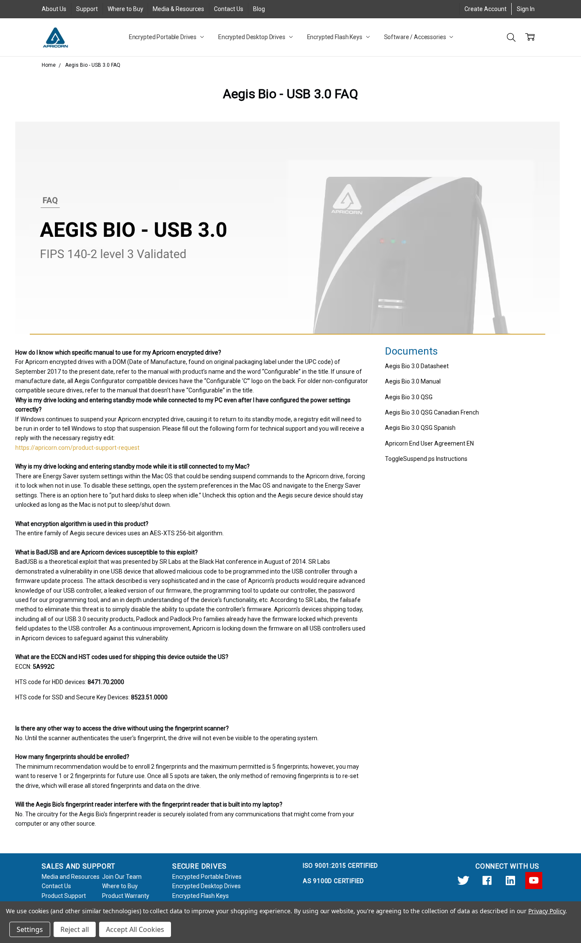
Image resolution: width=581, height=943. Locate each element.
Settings (30, 929)
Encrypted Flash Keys (335, 37)
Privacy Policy (546, 911)
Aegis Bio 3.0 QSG (409, 397)
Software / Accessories (415, 37)
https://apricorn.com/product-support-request (77, 447)
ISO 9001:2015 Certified (340, 865)
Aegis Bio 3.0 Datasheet (417, 366)
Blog (259, 9)
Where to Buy (125, 9)
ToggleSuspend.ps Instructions (426, 458)
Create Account (485, 9)
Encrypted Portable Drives (163, 37)
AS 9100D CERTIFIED (333, 881)
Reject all (74, 929)
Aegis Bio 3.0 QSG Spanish (420, 427)
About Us (54, 9)
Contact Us (228, 9)
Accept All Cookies (135, 929)
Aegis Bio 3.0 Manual (413, 381)
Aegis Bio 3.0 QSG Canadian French (432, 412)
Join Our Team (122, 876)
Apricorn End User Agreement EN (429, 443)
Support (87, 9)
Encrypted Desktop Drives (252, 37)
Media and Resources (71, 876)
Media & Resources (178, 9)
